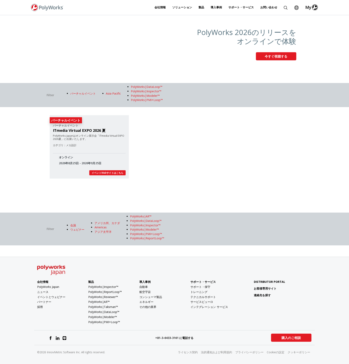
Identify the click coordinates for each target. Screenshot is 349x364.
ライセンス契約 (188, 352)
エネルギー (146, 302)
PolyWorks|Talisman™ (103, 307)
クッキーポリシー (299, 352)
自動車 (143, 287)
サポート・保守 (200, 287)
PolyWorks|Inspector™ (103, 287)
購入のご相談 (291, 337)
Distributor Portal (269, 282)
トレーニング (198, 292)
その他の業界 (147, 307)
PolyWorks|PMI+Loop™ (104, 322)
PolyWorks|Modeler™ (102, 317)
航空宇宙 (145, 292)
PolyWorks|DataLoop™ (103, 312)
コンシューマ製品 (150, 297)
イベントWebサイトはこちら (107, 173)
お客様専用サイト (265, 288)
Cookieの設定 (275, 352)
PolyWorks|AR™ (99, 302)
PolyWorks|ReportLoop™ (105, 292)
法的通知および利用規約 (216, 352)
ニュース (42, 292)
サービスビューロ (201, 302)
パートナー (44, 302)
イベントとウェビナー (51, 297)
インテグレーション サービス (209, 307)
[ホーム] (47, 7)
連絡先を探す (262, 295)
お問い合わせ (268, 7)
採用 (40, 307)
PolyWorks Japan (48, 287)
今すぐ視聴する (276, 56)
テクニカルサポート (203, 297)
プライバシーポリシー (249, 352)
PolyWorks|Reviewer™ (103, 297)
